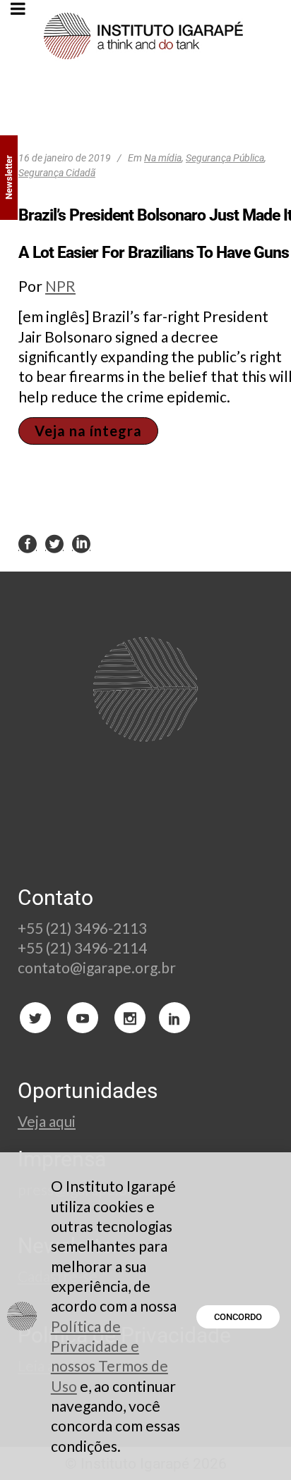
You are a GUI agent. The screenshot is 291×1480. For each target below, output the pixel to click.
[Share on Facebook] (27, 543)
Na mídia (163, 158)
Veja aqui (47, 1121)
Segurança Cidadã (56, 172)
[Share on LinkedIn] (81, 543)
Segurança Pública (225, 158)
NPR (60, 286)
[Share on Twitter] (54, 543)
